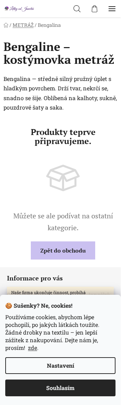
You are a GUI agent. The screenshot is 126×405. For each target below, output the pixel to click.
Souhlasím (60, 387)
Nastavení (60, 365)
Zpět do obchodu (63, 250)
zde (32, 347)
